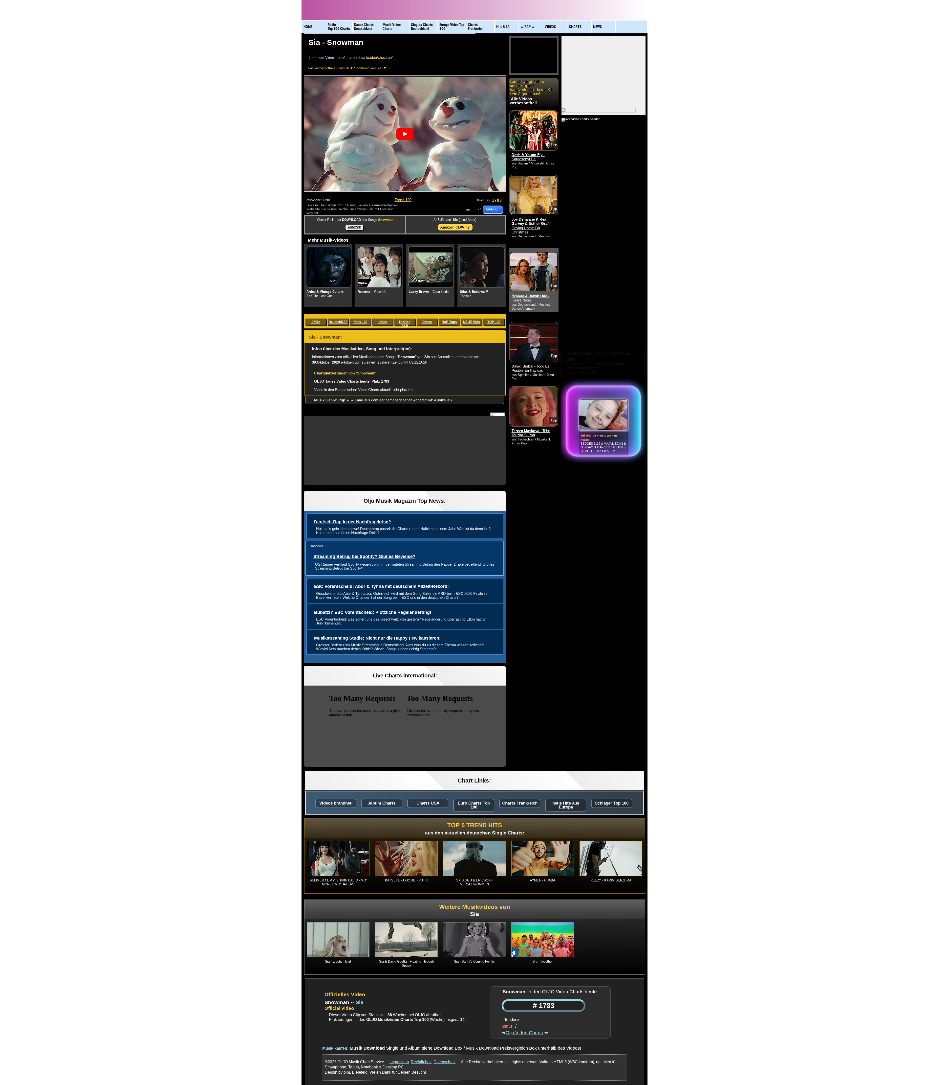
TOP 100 (493, 322)
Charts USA (427, 803)
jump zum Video (321, 58)
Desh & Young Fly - (528, 157)
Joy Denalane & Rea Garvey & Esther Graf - (531, 225)
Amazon (354, 227)
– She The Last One (326, 294)
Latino (382, 322)
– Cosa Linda (429, 292)
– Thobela (475, 294)
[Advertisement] (405, 450)
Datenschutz (444, 1062)
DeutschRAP (338, 322)
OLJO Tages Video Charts (336, 381)
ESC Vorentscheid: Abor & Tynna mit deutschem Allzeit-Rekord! (381, 586)
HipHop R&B (404, 322)
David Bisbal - (531, 368)
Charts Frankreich (520, 803)
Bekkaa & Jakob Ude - (530, 298)
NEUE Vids (471, 322)
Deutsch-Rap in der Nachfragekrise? (352, 521)
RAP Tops (449, 322)
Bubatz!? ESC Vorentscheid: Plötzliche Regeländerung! (372, 612)
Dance (427, 322)
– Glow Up (372, 292)
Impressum (399, 1062)
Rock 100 (360, 322)
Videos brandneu (335, 803)
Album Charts (381, 803)
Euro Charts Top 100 (474, 805)
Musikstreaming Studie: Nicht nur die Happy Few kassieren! (377, 638)
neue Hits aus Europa (565, 805)
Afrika (315, 322)
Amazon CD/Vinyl (455, 227)
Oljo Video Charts (524, 1032)
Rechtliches (421, 1062)
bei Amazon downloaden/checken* (365, 57)
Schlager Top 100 (611, 803)
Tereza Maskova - (531, 433)
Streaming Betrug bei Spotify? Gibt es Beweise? (364, 556)
